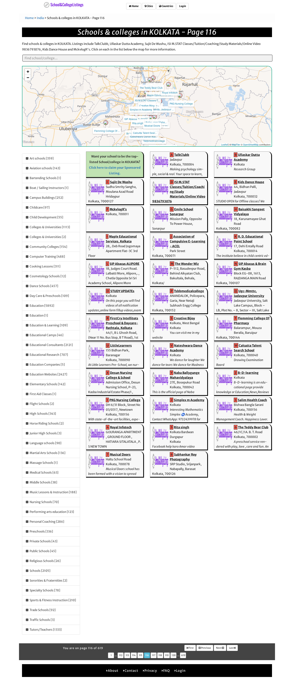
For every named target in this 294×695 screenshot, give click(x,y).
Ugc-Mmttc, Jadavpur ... (161, 109)
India (40, 18)
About (113, 671)
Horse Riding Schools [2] (46, 423)
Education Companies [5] (47, 364)
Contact (131, 671)
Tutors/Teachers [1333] (45, 629)
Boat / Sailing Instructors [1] (48, 188)
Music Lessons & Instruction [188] (53, 492)
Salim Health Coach (252, 400)
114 (134, 655)
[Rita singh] (136, 115)
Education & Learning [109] (48, 325)
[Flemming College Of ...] (105, 122)
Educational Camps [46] (46, 335)
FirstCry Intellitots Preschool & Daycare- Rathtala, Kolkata (122, 323)
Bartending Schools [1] (45, 178)
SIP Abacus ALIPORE (136, 119)
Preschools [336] (41, 531)
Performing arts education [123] (51, 512)
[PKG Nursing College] (180, 95)
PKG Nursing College (181, 103)
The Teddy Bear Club (151, 87)
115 (140, 655)
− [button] (28, 77)
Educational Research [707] (48, 355)
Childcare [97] (39, 207)
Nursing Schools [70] (44, 502)
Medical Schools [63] (43, 472)
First (191, 647)
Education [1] (38, 315)
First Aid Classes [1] (42, 394)
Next (219, 647)
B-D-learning (248, 373)
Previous (206, 647)
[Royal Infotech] (168, 84)
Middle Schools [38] (43, 482)
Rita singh (137, 123)
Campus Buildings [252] (46, 198)
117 (153, 655)
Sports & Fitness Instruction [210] (52, 600)
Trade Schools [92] (42, 610)
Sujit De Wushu (121, 182)
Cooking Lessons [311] (44, 266)
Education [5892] (41, 306)
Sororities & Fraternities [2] (48, 580)
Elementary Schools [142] (47, 384)
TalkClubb (181, 155)
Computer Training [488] (47, 256)
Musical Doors (152, 125)
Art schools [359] (41, 158)
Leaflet (224, 144)
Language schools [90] (45, 443)
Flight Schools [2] (41, 404)
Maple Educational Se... (160, 95)
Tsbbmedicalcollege (154, 140)
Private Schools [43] (43, 541)
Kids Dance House (251, 182)
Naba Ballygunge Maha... (153, 122)
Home (135, 6)
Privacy (150, 671)
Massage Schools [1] (43, 463)
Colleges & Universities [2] (47, 237)
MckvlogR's (118, 209)
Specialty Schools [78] (44, 590)
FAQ (166, 671)
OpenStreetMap (250, 144)
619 (183, 655)
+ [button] (28, 71)
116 (147, 655)
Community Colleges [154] (48, 247)
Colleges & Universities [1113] (49, 227)
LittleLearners (121, 345)
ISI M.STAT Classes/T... (147, 100)
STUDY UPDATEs (122, 291)
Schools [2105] (39, 571)
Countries (167, 6)
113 (127, 655)
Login (182, 6)
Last (231, 647)
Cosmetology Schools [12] (47, 276)
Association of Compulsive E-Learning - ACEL (187, 241)
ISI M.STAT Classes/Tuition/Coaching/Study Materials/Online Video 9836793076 (178, 191)
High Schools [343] (42, 414)
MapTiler (236, 144)
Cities (149, 6)
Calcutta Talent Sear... (145, 132)
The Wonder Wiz (187, 264)
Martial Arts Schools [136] (47, 453)
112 (120, 655)
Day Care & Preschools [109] (49, 296)
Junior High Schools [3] (45, 433)
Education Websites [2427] (48, 374)
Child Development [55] (46, 217)
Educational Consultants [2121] (51, 345)
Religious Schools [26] (45, 561)
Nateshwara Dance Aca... (143, 136)
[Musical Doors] (151, 117)
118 (160, 655)
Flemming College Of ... (107, 130)
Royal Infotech (170, 92)
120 (174, 655)
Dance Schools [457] (43, 286)
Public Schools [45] (42, 551)
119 (167, 655)
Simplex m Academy (141, 109)
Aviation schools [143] (44, 168)
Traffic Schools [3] (42, 620)
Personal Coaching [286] (46, 522)
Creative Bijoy (147, 105)
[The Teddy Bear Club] (150, 79)
